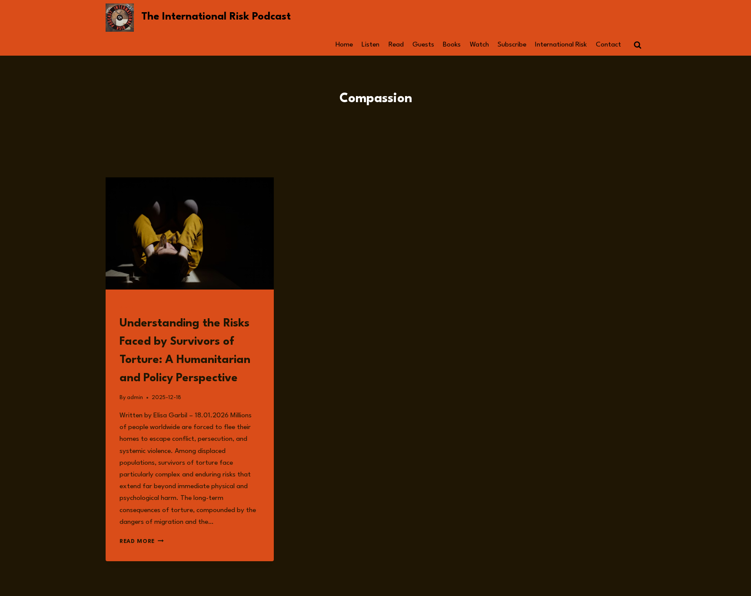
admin (135, 397)
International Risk (561, 44)
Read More (142, 541)
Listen (370, 44)
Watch (479, 44)
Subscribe (512, 44)
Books (452, 44)
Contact (608, 44)
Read (396, 44)
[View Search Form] (637, 45)
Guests (423, 44)
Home (344, 44)
